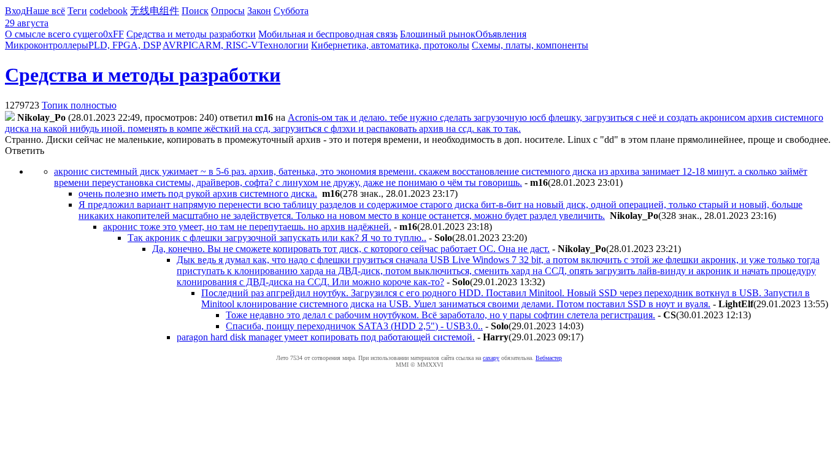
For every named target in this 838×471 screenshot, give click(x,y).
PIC (190, 45)
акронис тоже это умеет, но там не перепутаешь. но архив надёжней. (247, 226)
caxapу (491, 357)
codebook (109, 11)
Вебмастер (549, 357)
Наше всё (45, 11)
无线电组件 (154, 11)
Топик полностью (79, 105)
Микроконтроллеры (46, 45)
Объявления (500, 34)
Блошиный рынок (437, 34)
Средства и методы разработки (191, 34)
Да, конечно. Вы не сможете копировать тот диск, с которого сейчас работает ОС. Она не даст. (351, 248)
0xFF (113, 34)
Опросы (228, 11)
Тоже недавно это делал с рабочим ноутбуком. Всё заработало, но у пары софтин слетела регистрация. (440, 315)
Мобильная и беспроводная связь (328, 34)
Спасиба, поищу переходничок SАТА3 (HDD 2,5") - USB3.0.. (354, 326)
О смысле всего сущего (54, 34)
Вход (15, 11)
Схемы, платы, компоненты (530, 45)
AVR (173, 45)
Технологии (283, 45)
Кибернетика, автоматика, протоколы (390, 45)
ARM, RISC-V (228, 45)
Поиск (195, 11)
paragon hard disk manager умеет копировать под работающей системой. (326, 337)
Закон (259, 11)
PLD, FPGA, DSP (124, 45)
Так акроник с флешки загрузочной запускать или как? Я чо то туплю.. (277, 237)
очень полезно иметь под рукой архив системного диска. (198, 193)
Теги (77, 11)
